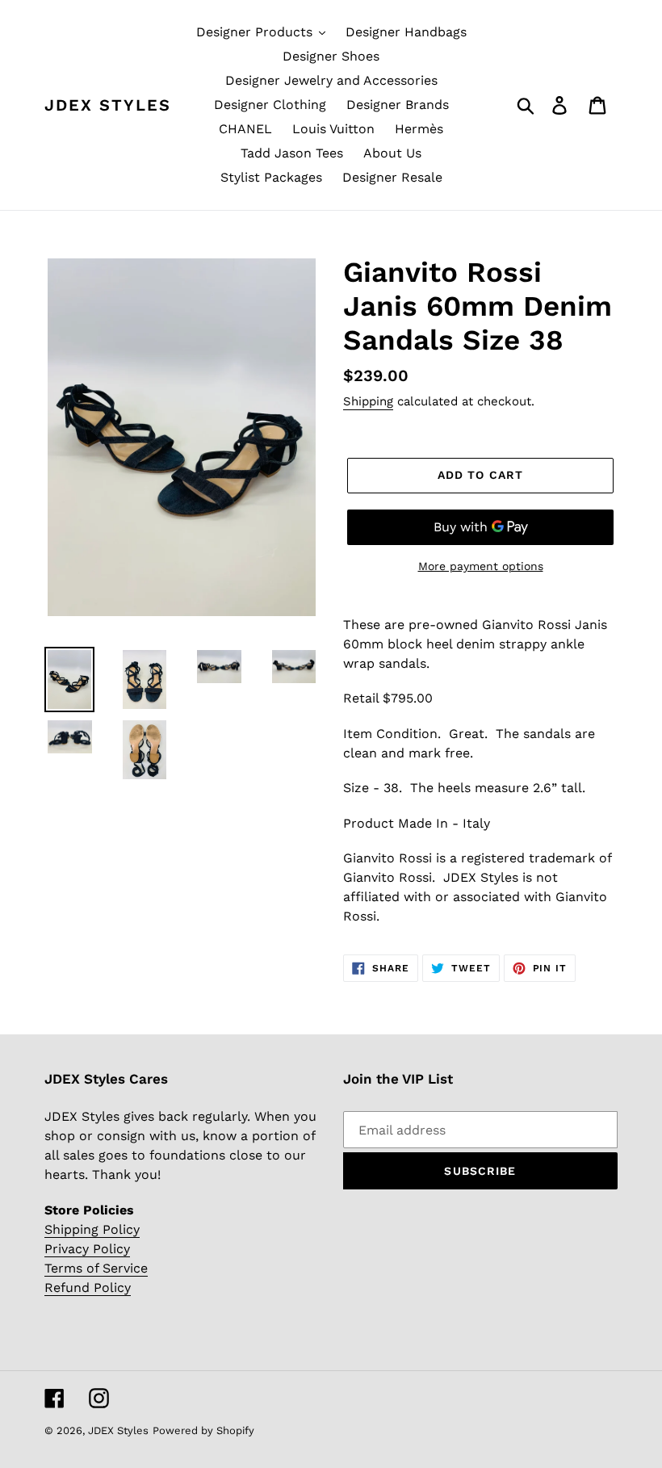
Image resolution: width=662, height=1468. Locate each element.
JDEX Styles (107, 105)
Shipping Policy (92, 1229)
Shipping (368, 401)
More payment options (480, 566)
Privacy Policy (87, 1248)
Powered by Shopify (203, 1430)
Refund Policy (87, 1287)
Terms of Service (96, 1268)
